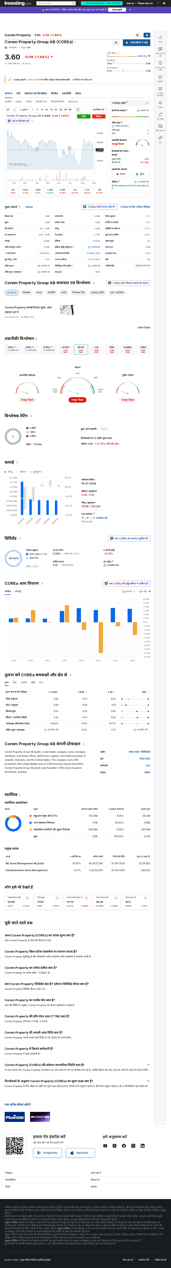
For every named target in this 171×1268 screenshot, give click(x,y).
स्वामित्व (29, 101)
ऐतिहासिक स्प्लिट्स (57, 101)
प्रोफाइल (19, 101)
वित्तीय (54, 93)
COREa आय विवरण (22, 583)
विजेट (7, 1186)
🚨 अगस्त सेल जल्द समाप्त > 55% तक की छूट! (102, 3)
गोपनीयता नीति (144, 1260)
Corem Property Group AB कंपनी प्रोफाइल (42, 743)
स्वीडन (147, 772)
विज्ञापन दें (95, 1179)
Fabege (41, 897)
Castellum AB (14, 897)
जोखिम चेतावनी (160, 1260)
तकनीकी (66, 93)
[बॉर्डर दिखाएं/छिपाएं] (78, 110)
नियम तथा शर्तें (128, 1260)
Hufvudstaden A (74, 897)
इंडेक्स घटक (73, 101)
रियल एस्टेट (145, 758)
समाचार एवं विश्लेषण (36, 93)
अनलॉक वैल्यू (142, 56)
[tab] (13, 350)
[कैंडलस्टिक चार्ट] (8, 110)
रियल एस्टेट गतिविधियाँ (139, 751)
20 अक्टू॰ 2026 (93, 253)
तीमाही (18, 591)
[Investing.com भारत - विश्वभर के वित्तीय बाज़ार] (18, 3)
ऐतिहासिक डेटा (41, 101)
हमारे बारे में (96, 1172)
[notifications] (158, 3)
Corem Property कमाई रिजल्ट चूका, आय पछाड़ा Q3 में (28, 310)
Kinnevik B (131, 897)
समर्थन (94, 1186)
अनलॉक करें (53, 729)
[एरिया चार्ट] (14, 110)
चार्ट (18, 93)
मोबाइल (8, 1172)
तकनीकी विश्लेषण (19, 338)
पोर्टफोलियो (10, 1179)
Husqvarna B (102, 897)
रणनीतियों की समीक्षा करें (82, 79)
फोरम (78, 93)
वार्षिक (8, 591)
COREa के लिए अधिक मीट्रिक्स (135, 206)
